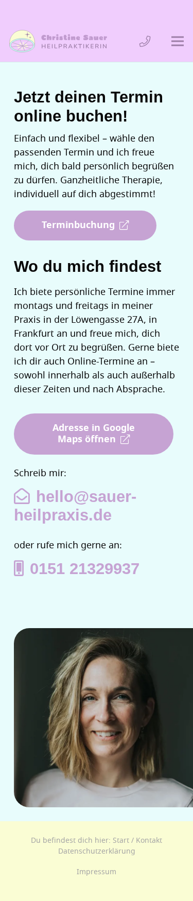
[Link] (145, 41)
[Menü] (177, 41)
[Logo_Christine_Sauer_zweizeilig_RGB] (58, 41)
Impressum (96, 872)
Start (121, 840)
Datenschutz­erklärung (96, 851)
